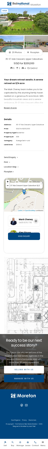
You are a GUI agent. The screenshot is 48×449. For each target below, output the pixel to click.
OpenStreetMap (30, 210)
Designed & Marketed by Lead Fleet (24, 426)
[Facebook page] (22, 405)
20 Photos (16, 52)
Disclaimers (32, 420)
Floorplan (34, 52)
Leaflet (20, 210)
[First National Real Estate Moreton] (24, 4)
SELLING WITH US (24, 369)
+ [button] (8, 181)
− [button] (8, 185)
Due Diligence (15, 420)
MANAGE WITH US (24, 378)
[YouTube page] (26, 405)
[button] (7, 162)
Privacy (24, 420)
